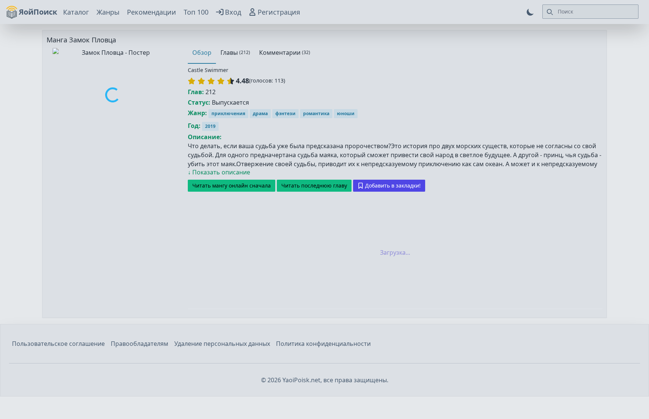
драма (260, 113)
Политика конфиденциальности (323, 343)
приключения (228, 113)
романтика (316, 113)
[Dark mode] (530, 12)
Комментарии (284, 52)
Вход (233, 12)
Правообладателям (139, 343)
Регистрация (279, 12)
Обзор (201, 52)
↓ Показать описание (219, 172)
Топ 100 (196, 12)
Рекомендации (151, 12)
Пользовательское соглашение (58, 343)
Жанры (108, 12)
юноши (346, 113)
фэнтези (285, 113)
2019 (210, 126)
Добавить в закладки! (393, 185)
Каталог (76, 12)
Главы (235, 52)
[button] (211, 81)
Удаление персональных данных (222, 343)
